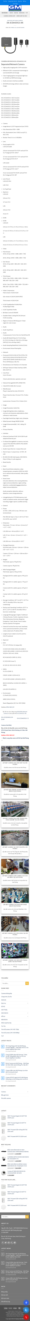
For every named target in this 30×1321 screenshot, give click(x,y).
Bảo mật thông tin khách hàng (15, 1312)
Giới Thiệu (15, 3)
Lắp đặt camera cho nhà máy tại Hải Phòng (15, 763)
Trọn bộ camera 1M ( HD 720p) (10, 1029)
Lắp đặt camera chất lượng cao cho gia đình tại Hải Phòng (15, 876)
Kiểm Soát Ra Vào (21, 16)
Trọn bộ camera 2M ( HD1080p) (10, 1032)
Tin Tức (5, 1)
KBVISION (21, 12)
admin (22, 27)
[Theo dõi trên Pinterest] (14, 1242)
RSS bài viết (4, 1295)
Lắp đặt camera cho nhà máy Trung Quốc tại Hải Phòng (15, 960)
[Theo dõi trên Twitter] (5, 1242)
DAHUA (16, 12)
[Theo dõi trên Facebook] (2, 1242)
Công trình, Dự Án (12, 1)
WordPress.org (5, 1301)
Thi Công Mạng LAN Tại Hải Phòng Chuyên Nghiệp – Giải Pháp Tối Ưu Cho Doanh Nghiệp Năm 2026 (17, 1047)
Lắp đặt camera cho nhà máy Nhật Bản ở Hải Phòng (15, 905)
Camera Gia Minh (6, 725)
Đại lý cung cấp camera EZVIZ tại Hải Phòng (16, 738)
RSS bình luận (5, 1298)
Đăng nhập (4, 1291)
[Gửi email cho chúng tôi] (8, 1242)
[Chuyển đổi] (28, 1003)
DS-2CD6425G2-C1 (23, 718)
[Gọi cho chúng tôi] (11, 1242)
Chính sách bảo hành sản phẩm (15, 1314)
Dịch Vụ (20, 1)
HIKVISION (4, 12)
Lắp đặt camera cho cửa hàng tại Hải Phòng (15, 934)
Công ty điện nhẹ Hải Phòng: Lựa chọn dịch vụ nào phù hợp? (17, 1071)
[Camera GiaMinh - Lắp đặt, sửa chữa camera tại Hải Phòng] (15, 8)
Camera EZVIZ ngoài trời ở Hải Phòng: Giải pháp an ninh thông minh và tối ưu (17, 1078)
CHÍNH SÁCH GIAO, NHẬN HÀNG (15, 1313)
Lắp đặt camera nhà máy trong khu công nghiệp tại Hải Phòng (15, 819)
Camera (3, 1091)
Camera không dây (9, 16)
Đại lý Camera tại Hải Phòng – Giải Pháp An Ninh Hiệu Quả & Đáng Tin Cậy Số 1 (17, 1064)
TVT (27, 12)
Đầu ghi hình (5, 1095)
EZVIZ (11, 12)
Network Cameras (18, 20)
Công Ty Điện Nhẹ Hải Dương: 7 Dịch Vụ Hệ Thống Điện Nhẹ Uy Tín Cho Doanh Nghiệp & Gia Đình (16, 1056)
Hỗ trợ (24, 1)
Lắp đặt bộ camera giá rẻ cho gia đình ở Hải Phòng (15, 790)
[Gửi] (27, 983)
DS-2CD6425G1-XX (21, 713)
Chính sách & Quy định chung (15, 1316)
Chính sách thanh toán (15, 1311)
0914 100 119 (10, 707)
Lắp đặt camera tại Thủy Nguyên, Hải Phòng (15, 847)
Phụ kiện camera (6, 1098)
